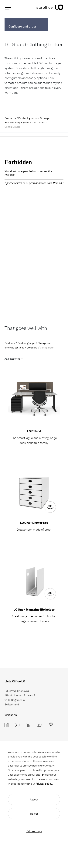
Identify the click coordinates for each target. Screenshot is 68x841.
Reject (34, 813)
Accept (34, 799)
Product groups (28, 118)
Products (10, 118)
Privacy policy (44, 783)
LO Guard (40, 122)
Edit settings (34, 831)
